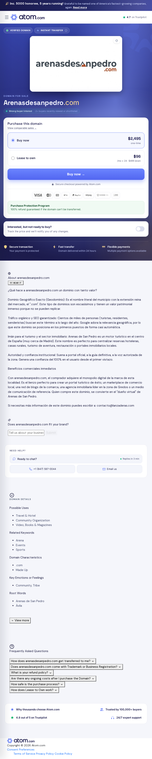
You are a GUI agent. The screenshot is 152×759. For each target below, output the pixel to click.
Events (20, 545)
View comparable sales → (22, 128)
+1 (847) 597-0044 (44, 468)
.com (19, 565)
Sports (20, 550)
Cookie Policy (63, 753)
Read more (80, 7)
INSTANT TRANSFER (53, 31)
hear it (17, 283)
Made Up (22, 570)
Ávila (19, 606)
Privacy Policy (45, 753)
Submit (51, 433)
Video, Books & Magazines (34, 525)
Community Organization (33, 520)
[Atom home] (28, 17)
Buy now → (76, 174)
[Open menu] (6, 17)
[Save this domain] (116, 40)
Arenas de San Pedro (30, 601)
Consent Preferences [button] (20, 749)
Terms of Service (24, 753)
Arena (20, 540)
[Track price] (140, 228)
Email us (112, 468)
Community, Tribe (28, 585)
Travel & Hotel (26, 516)
